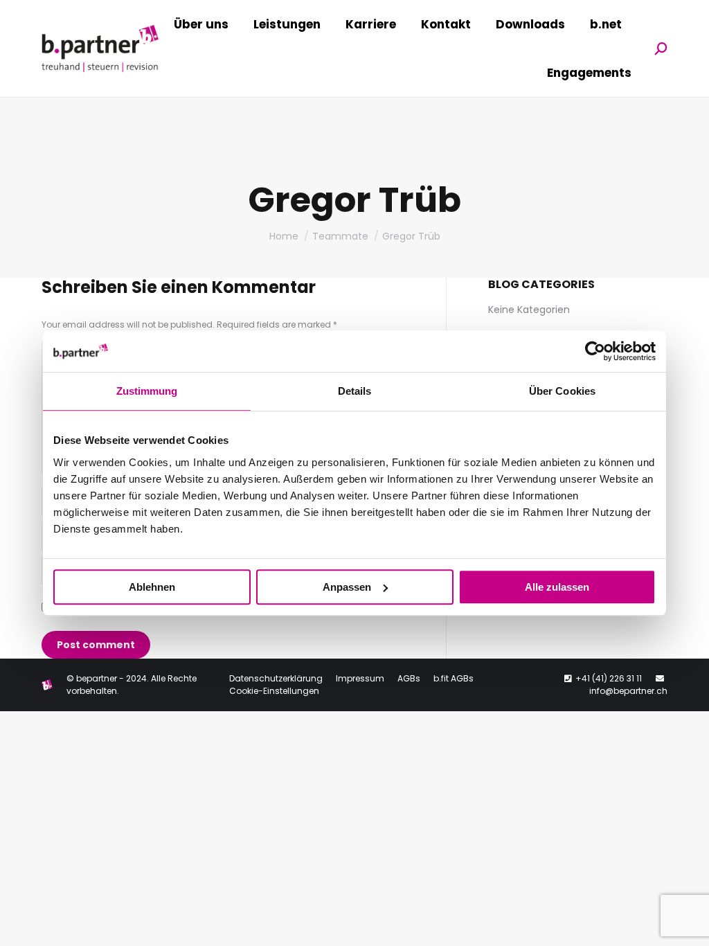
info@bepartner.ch (628, 691)
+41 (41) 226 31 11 (608, 678)
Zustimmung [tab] (147, 391)
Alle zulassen (557, 587)
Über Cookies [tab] (562, 391)
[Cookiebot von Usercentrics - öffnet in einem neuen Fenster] (595, 351)
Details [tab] (355, 391)
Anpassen (347, 587)
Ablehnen (152, 587)
